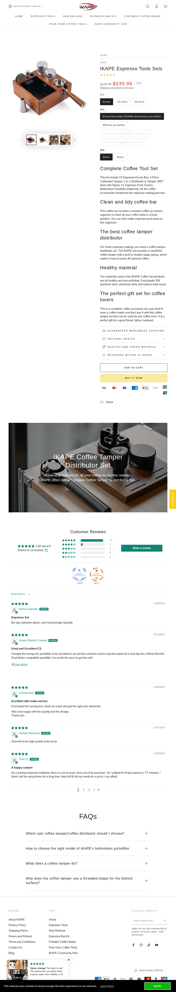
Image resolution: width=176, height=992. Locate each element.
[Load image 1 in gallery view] (31, 140)
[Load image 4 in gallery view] (54, 140)
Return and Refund (20, 936)
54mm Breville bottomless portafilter (125, 134)
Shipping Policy (18, 930)
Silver (108, 158)
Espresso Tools (58, 925)
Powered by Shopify (18, 975)
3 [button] (89, 789)
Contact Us (15, 947)
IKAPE (103, 62)
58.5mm (141, 102)
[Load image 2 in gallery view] (42, 140)
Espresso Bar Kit (59, 936)
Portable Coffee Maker (62, 941)
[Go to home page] (88, 6)
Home (103, 55)
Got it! (157, 986)
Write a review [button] (142, 548)
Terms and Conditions (22, 941)
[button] (147, 6)
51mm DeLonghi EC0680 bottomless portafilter (132, 117)
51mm (108, 102)
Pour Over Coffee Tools (63, 947)
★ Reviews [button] (172, 499)
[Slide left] (21, 140)
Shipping (104, 88)
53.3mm (123, 102)
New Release (57, 930)
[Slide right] (75, 140)
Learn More (107, 986)
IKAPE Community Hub (63, 953)
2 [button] (83, 789)
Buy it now (133, 378)
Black (121, 158)
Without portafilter (114, 126)
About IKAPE (17, 919)
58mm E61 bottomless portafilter (123, 143)
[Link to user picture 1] (19, 670)
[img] (19, 603)
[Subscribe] (165, 920)
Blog (11, 953)
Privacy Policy (17, 925)
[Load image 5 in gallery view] (65, 140)
